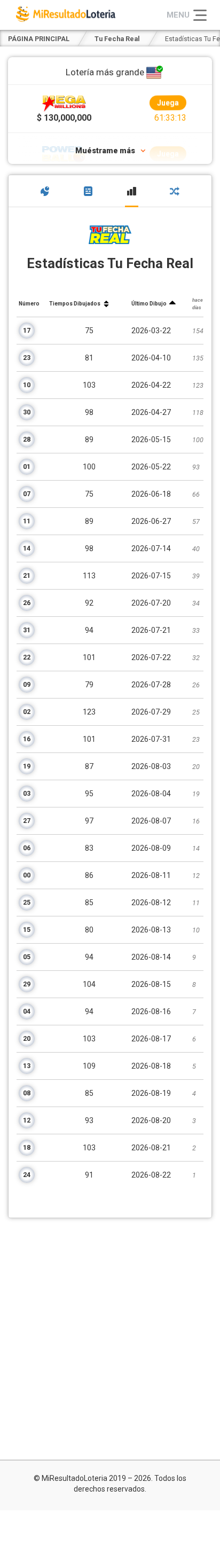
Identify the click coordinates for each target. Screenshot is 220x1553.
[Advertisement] (110, 1339)
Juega (167, 102)
